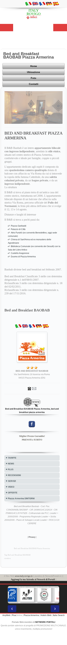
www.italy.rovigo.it (23, 576)
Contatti (33, 84)
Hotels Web (46, 615)
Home (33, 66)
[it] (28, 4)
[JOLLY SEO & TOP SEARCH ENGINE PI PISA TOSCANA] (27, 595)
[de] (49, 4)
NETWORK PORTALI (45, 622)
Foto (33, 78)
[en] (35, 4)
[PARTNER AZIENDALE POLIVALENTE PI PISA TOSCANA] (10, 595)
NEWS (11, 463)
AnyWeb (6, 615)
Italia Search (59, 615)
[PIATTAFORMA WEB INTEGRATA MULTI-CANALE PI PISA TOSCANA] (44, 595)
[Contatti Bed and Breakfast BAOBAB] (32, 388)
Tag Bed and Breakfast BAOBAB (17, 555)
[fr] (42, 4)
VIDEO (11, 487)
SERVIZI (12, 481)
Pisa (14, 615)
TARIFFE (12, 458)
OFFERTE (12, 493)
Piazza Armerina (31, 615)
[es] (55, 4)
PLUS (10, 469)
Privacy (32, 537)
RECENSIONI (14, 475)
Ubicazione (33, 72)
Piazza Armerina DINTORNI (21, 498)
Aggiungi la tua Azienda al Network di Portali (33, 579)
